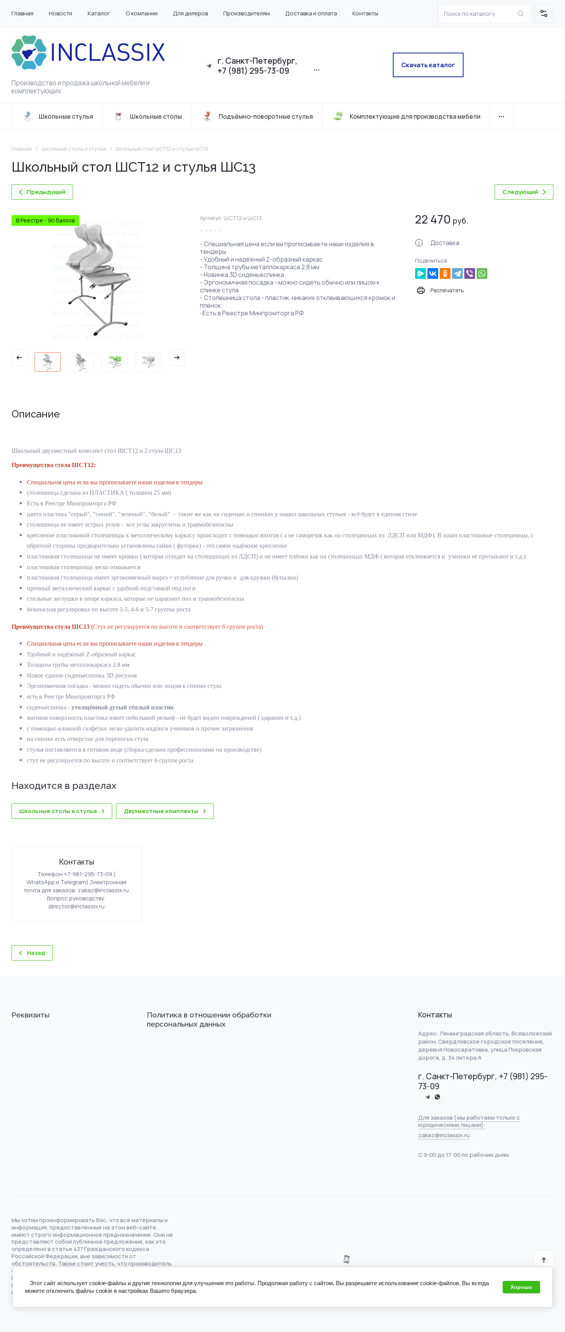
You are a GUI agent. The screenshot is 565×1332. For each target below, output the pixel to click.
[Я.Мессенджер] (420, 273)
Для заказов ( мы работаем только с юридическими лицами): (469, 1121)
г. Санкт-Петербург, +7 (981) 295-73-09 (257, 66)
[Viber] (469, 273)
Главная (22, 149)
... (501, 116)
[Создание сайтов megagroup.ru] (346, 1262)
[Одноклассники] (445, 273)
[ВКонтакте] (432, 273)
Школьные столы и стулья (74, 149)
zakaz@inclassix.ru (444, 1135)
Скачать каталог (428, 65)
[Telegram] (457, 273)
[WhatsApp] (482, 273)
